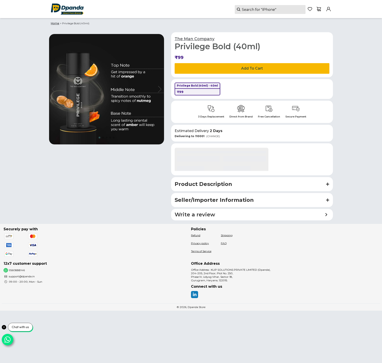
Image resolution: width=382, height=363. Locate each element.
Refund (195, 235)
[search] (270, 9)
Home (55, 23)
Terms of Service (201, 251)
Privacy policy (200, 243)
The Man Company (194, 38)
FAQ (224, 243)
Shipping (227, 235)
